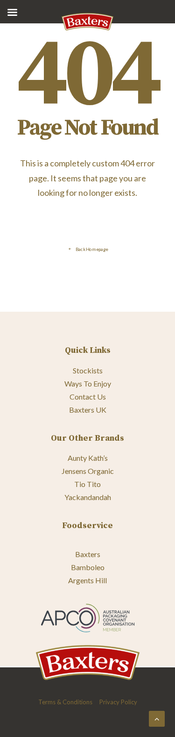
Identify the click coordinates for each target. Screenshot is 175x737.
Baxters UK (87, 409)
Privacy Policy (118, 702)
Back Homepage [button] (91, 249)
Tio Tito (87, 483)
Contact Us (88, 396)
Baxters (87, 554)
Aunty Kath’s (88, 457)
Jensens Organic (88, 470)
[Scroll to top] (157, 717)
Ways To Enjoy (87, 383)
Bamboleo (88, 567)
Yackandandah (87, 497)
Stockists (88, 370)
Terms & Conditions (65, 702)
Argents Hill (87, 580)
